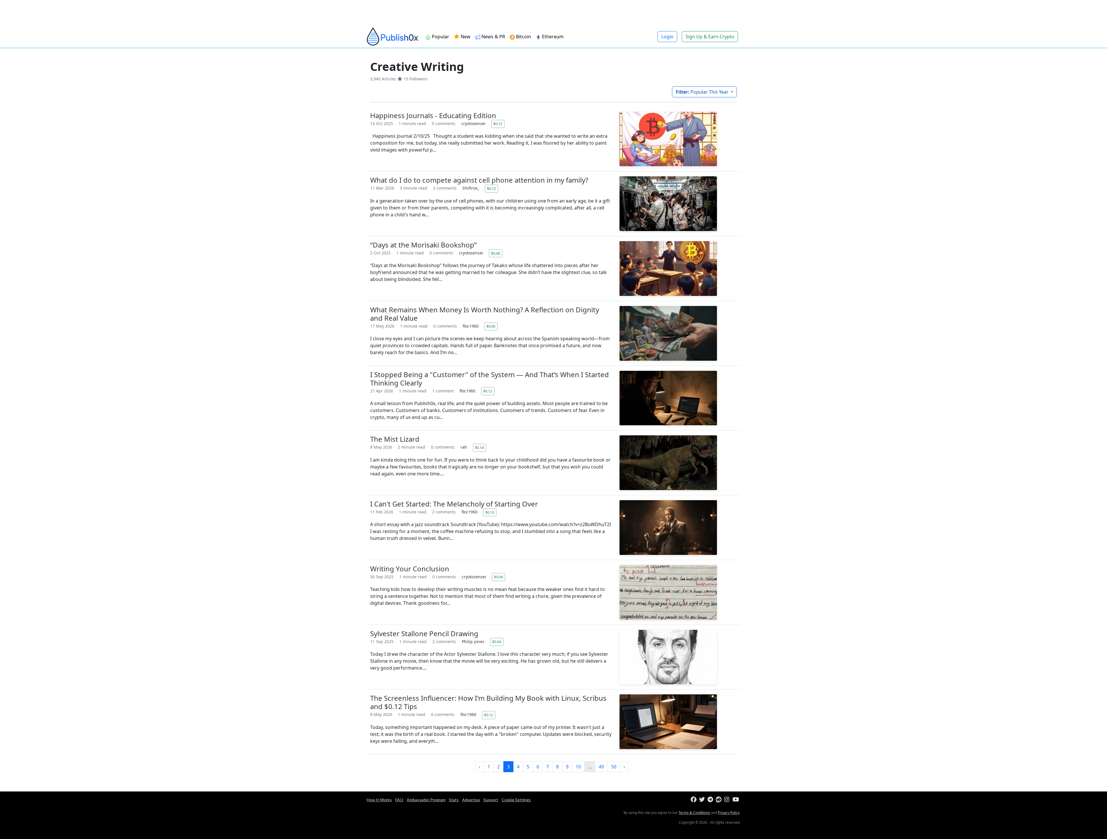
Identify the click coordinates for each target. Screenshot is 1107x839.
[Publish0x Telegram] (711, 799)
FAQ (399, 799)
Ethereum (553, 36)
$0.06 (490, 326)
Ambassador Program (426, 799)
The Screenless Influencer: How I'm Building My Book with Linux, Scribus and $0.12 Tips (488, 702)
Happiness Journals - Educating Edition (433, 115)
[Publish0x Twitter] (703, 799)
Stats (454, 799)
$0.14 (479, 447)
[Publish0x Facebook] (694, 799)
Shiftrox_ (471, 188)
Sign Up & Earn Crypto (710, 36)
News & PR (493, 36)
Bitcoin (523, 36)
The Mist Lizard (394, 439)
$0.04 (498, 576)
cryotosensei (474, 123)
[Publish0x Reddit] (719, 799)
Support (490, 799)
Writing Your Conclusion (409, 568)
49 (601, 767)
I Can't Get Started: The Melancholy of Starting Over (454, 504)
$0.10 (489, 512)
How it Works (379, 799)
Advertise (471, 799)
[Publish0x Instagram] (728, 799)
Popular (440, 36)
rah (464, 447)
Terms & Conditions (694, 812)
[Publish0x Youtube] (736, 799)
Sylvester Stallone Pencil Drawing (424, 633)
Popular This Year (703, 92)
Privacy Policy (728, 812)
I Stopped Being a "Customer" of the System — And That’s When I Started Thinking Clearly (489, 379)
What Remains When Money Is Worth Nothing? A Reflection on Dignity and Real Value (484, 314)
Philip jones (473, 641)
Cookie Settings (516, 799)
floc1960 (471, 326)
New (465, 36)
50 (613, 767)
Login (667, 36)
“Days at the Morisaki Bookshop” (423, 245)
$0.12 (497, 123)
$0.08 (495, 253)
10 (578, 767)
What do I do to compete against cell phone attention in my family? (479, 180)
